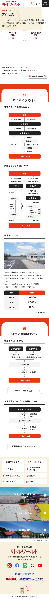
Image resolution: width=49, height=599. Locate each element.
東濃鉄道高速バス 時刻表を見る (24, 446)
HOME (34, 540)
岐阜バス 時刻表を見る (24, 390)
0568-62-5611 (26, 559)
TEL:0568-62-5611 (9, 73)
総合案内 (39, 540)
